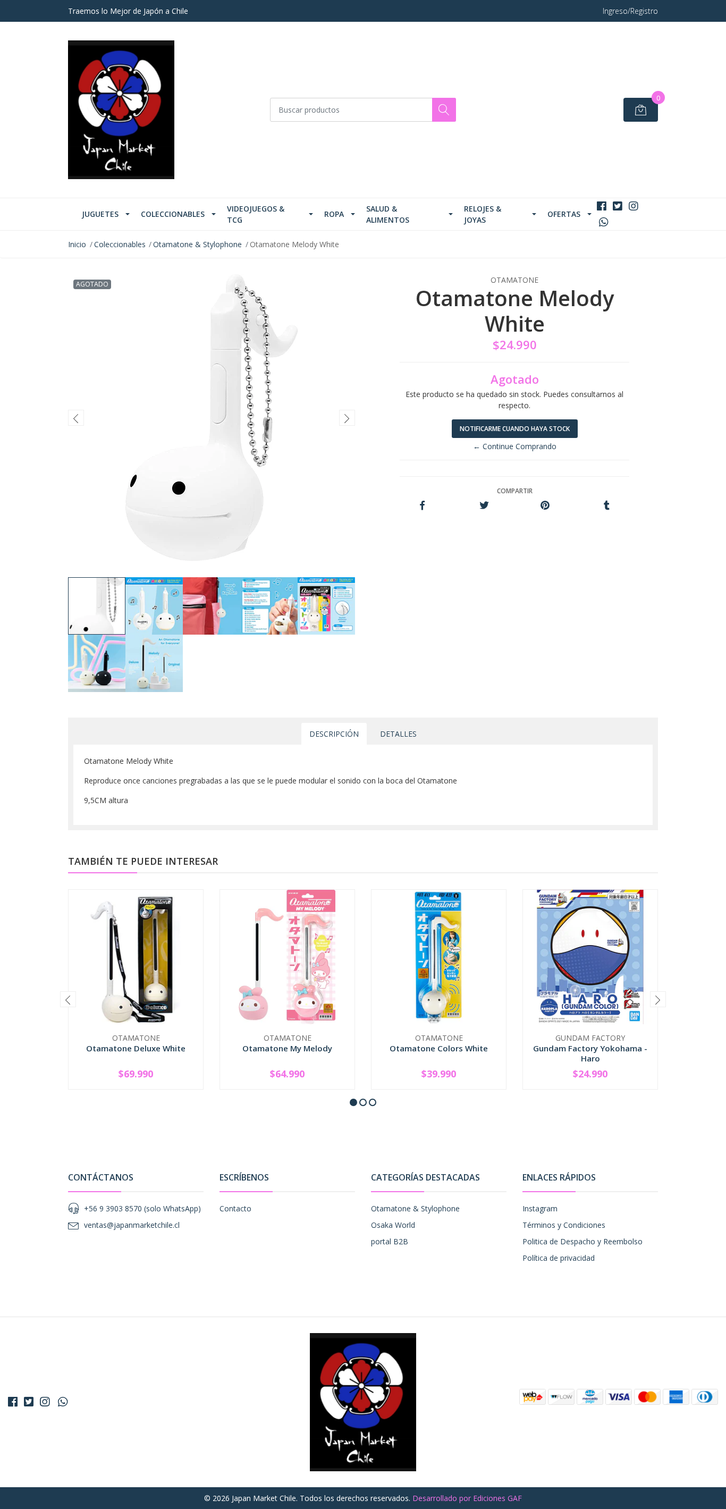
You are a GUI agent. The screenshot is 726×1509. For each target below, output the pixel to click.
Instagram (540, 1208)
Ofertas (563, 214)
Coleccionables (173, 214)
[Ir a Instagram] (633, 206)
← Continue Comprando (514, 446)
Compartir (515, 490)
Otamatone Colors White (439, 1048)
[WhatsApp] (603, 222)
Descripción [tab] (334, 734)
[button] (353, 1102)
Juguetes (100, 214)
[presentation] (76, 418)
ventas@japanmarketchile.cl (132, 1225)
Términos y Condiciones (563, 1225)
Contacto (235, 1208)
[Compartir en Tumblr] (607, 506)
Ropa (334, 214)
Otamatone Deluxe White (135, 1048)
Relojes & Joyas (482, 214)
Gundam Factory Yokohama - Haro (590, 1053)
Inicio (77, 244)
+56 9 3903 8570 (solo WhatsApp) (142, 1208)
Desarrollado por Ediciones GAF (467, 1498)
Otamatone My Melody (287, 1048)
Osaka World (393, 1225)
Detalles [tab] (398, 734)
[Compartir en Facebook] (422, 506)
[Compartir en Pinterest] (545, 506)
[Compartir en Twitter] (483, 506)
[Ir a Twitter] (617, 206)
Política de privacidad (558, 1258)
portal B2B (389, 1241)
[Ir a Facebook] (601, 206)
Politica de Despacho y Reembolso (582, 1241)
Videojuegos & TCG (255, 214)
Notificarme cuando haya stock (515, 428)
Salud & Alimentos (387, 214)
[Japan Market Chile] (121, 110)
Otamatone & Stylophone (197, 244)
